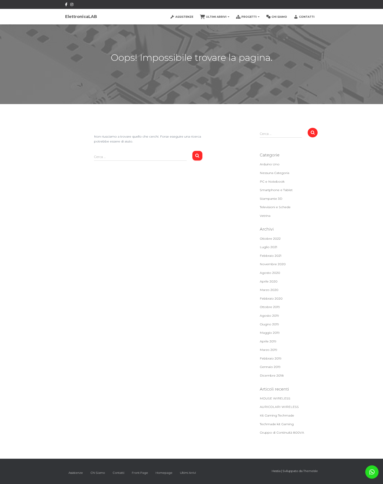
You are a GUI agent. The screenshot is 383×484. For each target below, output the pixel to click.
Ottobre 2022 (270, 239)
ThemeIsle (310, 471)
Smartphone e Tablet (276, 190)
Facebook (66, 5)
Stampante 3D (271, 199)
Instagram (71, 5)
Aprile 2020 (268, 281)
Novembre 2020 (273, 264)
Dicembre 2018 (272, 375)
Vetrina (265, 216)
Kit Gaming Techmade (277, 415)
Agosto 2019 (269, 316)
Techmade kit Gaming (277, 424)
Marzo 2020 (269, 290)
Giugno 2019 (269, 324)
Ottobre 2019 (270, 307)
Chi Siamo (279, 16)
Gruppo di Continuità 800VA (282, 433)
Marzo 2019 (268, 350)
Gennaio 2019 (270, 367)
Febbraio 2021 (270, 256)
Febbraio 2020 (271, 298)
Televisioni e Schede (275, 207)
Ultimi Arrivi (216, 16)
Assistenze (184, 16)
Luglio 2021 (268, 247)
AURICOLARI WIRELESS (279, 407)
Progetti (249, 16)
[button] (372, 472)
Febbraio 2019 (270, 358)
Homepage (164, 472)
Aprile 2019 (268, 341)
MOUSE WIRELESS (275, 398)
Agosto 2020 (270, 273)
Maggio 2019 (270, 333)
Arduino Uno (269, 164)
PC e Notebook (272, 182)
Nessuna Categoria (274, 173)
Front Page (140, 472)
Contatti (307, 16)
